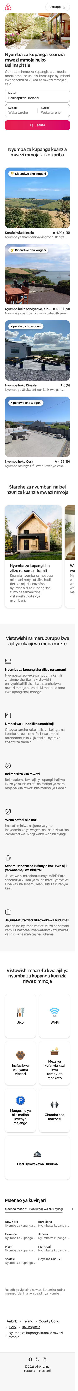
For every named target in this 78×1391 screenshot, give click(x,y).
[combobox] (37, 97)
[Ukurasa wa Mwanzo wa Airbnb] (8, 6)
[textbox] (21, 112)
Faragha (29, 1371)
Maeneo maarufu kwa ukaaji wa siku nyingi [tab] (34, 1209)
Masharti (45, 1371)
